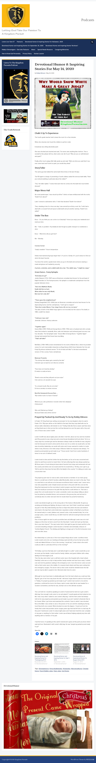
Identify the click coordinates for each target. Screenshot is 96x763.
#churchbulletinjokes (56, 669)
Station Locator (39, 54)
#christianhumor (44, 669)
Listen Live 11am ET (8, 42)
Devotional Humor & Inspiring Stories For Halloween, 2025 (44, 42)
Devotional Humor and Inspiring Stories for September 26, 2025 (22, 46)
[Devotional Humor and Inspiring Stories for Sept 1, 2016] (62, 648)
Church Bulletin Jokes (46, 671)
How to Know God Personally (11, 54)
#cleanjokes (66, 669)
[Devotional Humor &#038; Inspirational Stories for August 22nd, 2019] (81, 648)
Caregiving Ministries (62, 50)
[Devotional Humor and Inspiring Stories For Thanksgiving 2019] (43, 648)
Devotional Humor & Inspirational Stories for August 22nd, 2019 (80, 658)
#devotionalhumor (76, 669)
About (33, 50)
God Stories (65, 671)
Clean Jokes (57, 671)
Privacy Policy (27, 54)
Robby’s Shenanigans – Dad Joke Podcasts (15, 50)
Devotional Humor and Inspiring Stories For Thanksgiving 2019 (41, 658)
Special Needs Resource (45, 50)
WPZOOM (90, 759)
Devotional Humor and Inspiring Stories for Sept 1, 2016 (62, 658)
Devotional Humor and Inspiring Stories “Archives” (62, 46)
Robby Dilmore (41, 73)
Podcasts (87, 20)
